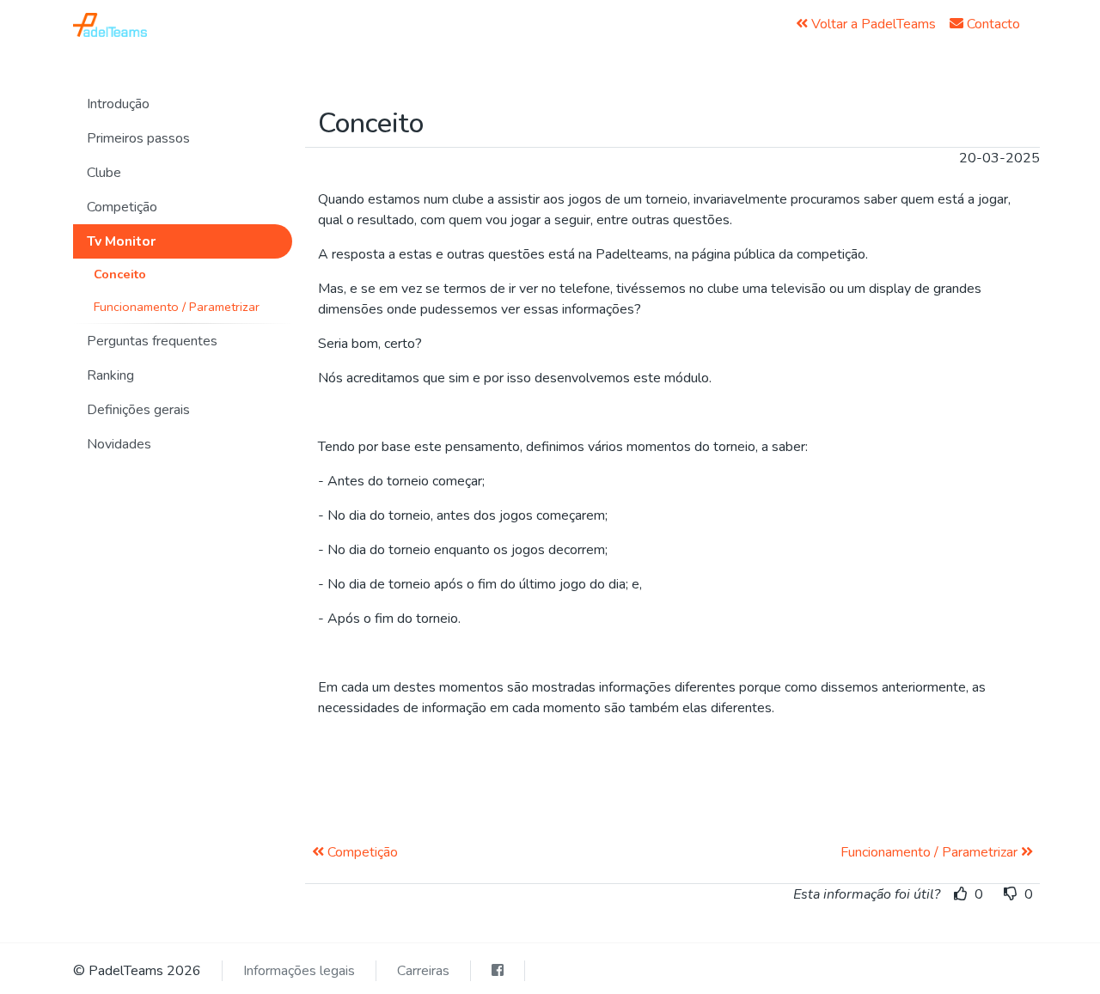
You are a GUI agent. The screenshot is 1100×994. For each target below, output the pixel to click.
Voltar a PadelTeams (872, 24)
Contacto (991, 24)
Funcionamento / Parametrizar (177, 306)
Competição (361, 852)
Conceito (120, 274)
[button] (182, 104)
